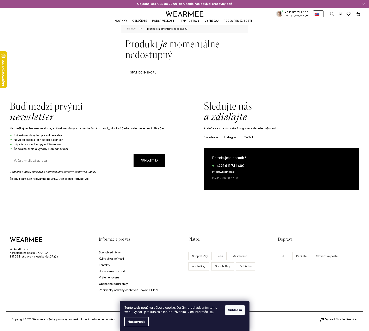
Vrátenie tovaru (109, 277)
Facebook (211, 137)
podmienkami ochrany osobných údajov (71, 171)
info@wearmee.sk (223, 171)
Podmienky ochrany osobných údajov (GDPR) (128, 290)
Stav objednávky (110, 252)
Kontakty (104, 265)
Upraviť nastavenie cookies (97, 319)
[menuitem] (121, 20)
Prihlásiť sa (149, 160)
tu (211, 312)
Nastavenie (136, 322)
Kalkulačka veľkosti (111, 258)
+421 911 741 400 (296, 12)
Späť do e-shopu (143, 72)
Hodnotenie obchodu (112, 271)
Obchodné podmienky (113, 283)
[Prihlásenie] (340, 14)
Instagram (231, 137)
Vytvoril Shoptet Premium (341, 319)
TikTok (249, 137)
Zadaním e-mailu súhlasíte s (53, 171)
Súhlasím (235, 310)
